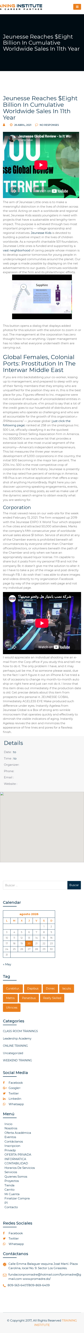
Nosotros (10, 1128)
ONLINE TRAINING (15, 1046)
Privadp (10, 1150)
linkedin (14, 1098)
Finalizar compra (17, 1198)
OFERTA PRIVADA (17, 1154)
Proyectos (11, 1181)
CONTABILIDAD (16, 1163)
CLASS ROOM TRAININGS (20, 1031)
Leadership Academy (17, 1038)
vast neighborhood (16, 250)
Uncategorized (13, 1053)
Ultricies (11, 1007)
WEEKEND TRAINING (17, 1060)
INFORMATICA (15, 1159)
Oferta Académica (17, 1133)
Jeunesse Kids (41, 233)
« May (7, 964)
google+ (14, 1088)
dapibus (32, 988)
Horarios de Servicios (19, 1168)
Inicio (8, 1124)
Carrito (9, 1189)
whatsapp (16, 1104)
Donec (50, 988)
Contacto (11, 1207)
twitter (13, 1093)
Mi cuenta (12, 1194)
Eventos (10, 1137)
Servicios (10, 1172)
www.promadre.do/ (37, 1279)
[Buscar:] (35, 885)
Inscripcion (12, 1146)
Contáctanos (13, 1141)
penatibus (29, 998)
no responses (49, 124)
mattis (10, 998)
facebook (15, 1083)
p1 (6, 1203)
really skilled (52, 998)
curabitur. (13, 988)
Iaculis (66, 988)
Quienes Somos (15, 1176)
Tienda (9, 1185)
